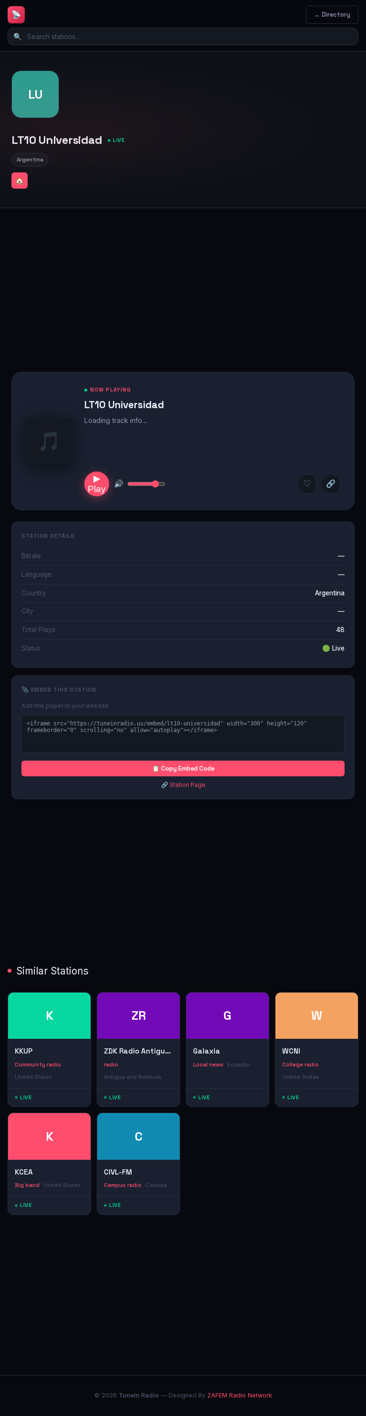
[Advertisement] (183, 282)
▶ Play (97, 483)
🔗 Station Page (183, 784)
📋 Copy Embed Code (183, 768)
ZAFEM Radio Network (239, 1395)
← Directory (332, 14)
